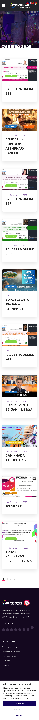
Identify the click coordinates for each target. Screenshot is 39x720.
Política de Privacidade (11, 651)
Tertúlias (11, 493)
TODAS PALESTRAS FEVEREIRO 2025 (18, 556)
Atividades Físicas (14, 442)
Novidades (11, 126)
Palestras (11, 76)
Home (4, 41)
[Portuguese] (33, 3)
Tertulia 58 (13, 506)
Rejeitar (19, 715)
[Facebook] (3, 629)
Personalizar (19, 709)
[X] (11, 629)
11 (18, 579)
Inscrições (6, 661)
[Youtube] (15, 629)
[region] (19, 700)
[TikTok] (32, 627)
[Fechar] (36, 682)
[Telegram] (28, 629)
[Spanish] (36, 3)
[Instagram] (7, 629)
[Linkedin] (19, 629)
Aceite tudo (19, 704)
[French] (30, 3)
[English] (27, 3)
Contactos (6, 665)
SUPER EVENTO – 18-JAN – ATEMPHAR (18, 304)
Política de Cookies (9, 656)
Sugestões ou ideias (10, 647)
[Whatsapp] (24, 629)
